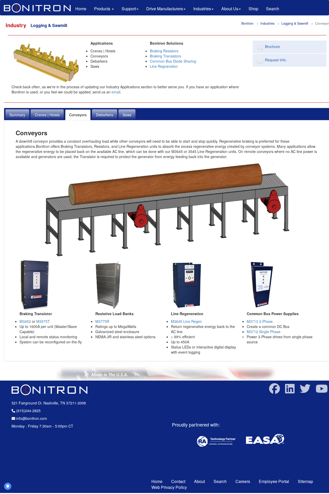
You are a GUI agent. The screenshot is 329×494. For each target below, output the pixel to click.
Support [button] (129, 9)
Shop (253, 9)
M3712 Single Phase (263, 331)
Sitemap (305, 481)
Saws (127, 114)
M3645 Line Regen (186, 321)
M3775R (102, 321)
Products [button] (102, 9)
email (116, 91)
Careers (242, 481)
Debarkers (104, 114)
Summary (17, 114)
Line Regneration (164, 66)
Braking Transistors (165, 56)
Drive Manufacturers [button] (164, 9)
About (199, 481)
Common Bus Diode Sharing (173, 61)
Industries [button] (202, 9)
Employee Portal (274, 481)
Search (272, 9)
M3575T (43, 321)
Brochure (272, 46)
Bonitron (247, 23)
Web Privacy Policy (169, 487)
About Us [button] (229, 9)
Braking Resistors (164, 50)
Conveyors (78, 114)
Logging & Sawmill (294, 23)
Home (82, 8)
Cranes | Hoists (47, 114)
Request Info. (276, 59)
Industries (267, 23)
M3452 (25, 321)
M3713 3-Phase (260, 321)
